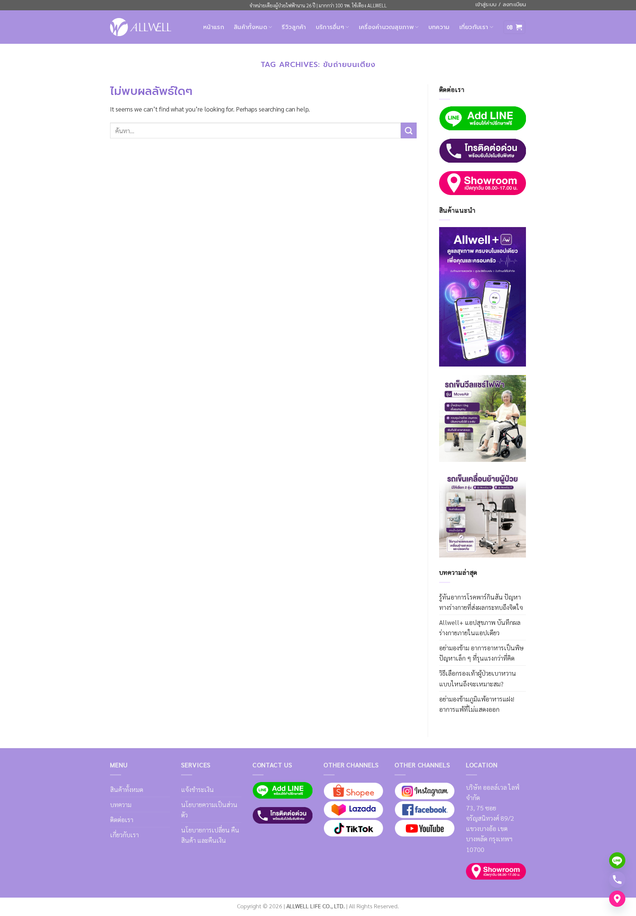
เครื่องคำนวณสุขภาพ (386, 27)
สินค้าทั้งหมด (250, 27)
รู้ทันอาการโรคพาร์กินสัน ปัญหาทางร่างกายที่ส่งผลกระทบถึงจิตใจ (481, 602)
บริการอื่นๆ (330, 27)
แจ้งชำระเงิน (197, 789)
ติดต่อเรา (121, 819)
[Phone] (617, 879)
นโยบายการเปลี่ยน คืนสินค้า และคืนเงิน (210, 834)
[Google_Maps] (617, 899)
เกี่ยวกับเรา (473, 27)
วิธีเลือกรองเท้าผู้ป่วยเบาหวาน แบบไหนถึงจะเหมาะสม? (477, 678)
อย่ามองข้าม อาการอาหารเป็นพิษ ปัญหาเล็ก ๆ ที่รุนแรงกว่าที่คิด (481, 652)
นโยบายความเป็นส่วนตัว (209, 809)
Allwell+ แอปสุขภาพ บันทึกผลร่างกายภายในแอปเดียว (479, 627)
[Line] (617, 860)
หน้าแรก (213, 27)
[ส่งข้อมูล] (409, 130)
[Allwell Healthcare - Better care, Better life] (140, 27)
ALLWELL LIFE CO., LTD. (315, 906)
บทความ (439, 27)
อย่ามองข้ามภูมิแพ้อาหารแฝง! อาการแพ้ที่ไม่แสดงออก (476, 703)
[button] (515, 27)
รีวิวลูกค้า (294, 27)
